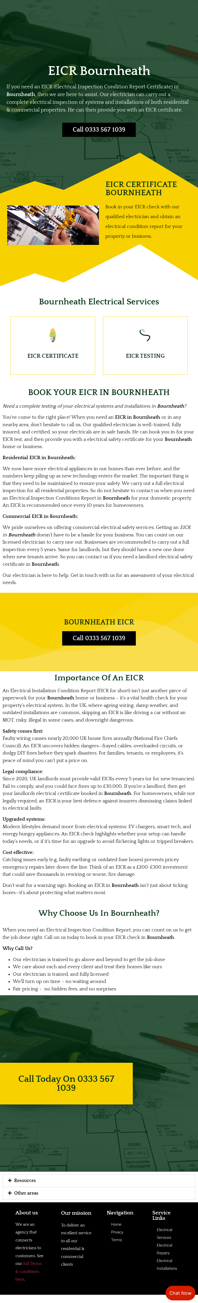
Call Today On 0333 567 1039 (66, 1083)
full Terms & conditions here (28, 1271)
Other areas (26, 1193)
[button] (99, 1181)
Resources (25, 1180)
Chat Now (180, 1293)
